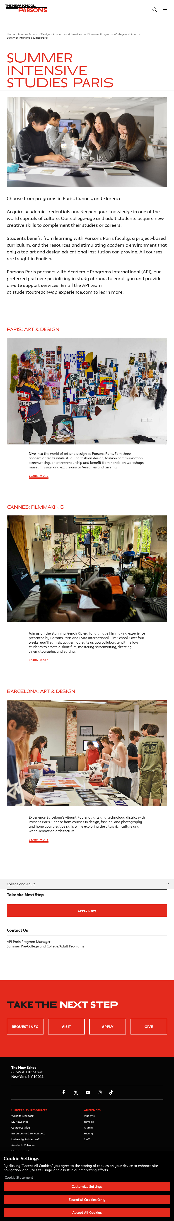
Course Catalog (20, 1127)
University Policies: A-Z (25, 1139)
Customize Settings (87, 1186)
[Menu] (165, 10)
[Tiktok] (111, 1092)
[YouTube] (88, 1092)
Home (11, 34)
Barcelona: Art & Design (41, 691)
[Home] (25, 9)
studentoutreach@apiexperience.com (52, 292)
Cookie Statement (19, 1177)
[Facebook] (64, 1092)
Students (89, 1115)
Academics (60, 34)
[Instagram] (100, 1092)
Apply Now (87, 910)
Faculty (88, 1133)
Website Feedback (22, 1115)
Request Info (25, 1027)
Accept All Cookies (87, 1212)
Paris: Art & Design (33, 329)
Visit (66, 1027)
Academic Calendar (23, 1145)
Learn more (38, 475)
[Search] (155, 10)
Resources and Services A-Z (28, 1133)
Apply (107, 1027)
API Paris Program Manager (28, 942)
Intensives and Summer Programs (91, 34)
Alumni (88, 1127)
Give (149, 1027)
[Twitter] (76, 1092)
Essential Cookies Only (87, 1200)
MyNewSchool (20, 1121)
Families (89, 1121)
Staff (87, 1139)
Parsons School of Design (34, 34)
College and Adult (126, 34)
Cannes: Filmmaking (35, 507)
